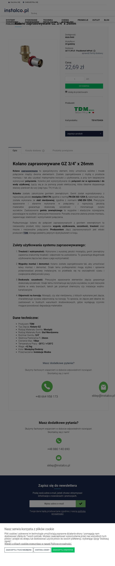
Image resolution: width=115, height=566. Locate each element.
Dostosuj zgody (42, 550)
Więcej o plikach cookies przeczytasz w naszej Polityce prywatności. (38, 543)
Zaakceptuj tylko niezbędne (19, 550)
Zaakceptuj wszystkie (63, 550)
